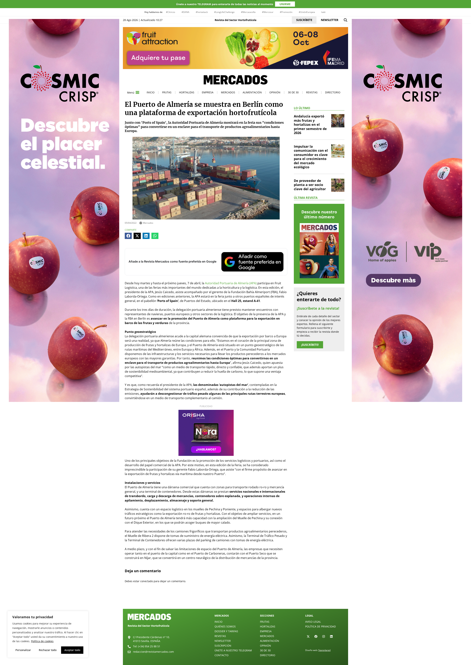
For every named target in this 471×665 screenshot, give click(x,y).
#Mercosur (267, 12)
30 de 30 (293, 92)
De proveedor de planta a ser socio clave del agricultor (310, 184)
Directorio (332, 92)
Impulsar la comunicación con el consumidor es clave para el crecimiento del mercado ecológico (311, 156)
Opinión (274, 92)
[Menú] (137, 92)
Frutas (166, 92)
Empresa (207, 92)
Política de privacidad (320, 626)
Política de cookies (42, 641)
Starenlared (324, 650)
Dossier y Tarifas (226, 631)
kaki (323, 12)
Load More (235, 600)
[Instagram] (324, 636)
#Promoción (286, 12)
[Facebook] (316, 636)
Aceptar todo (72, 650)
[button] (345, 20)
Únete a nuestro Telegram (233, 650)
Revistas (312, 92)
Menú (130, 92)
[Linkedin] (331, 636)
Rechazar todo (47, 650)
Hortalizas (186, 92)
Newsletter (223, 641)
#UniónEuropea (307, 12)
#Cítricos (170, 12)
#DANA (185, 12)
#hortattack (202, 12)
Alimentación (252, 92)
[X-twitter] (308, 636)
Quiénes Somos (225, 626)
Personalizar (23, 650)
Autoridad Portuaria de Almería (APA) (231, 283)
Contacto (222, 655)
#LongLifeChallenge (224, 12)
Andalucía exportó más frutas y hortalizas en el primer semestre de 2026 (310, 124)
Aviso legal (313, 621)
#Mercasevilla (248, 12)
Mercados (228, 92)
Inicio (151, 92)
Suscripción (223, 645)
